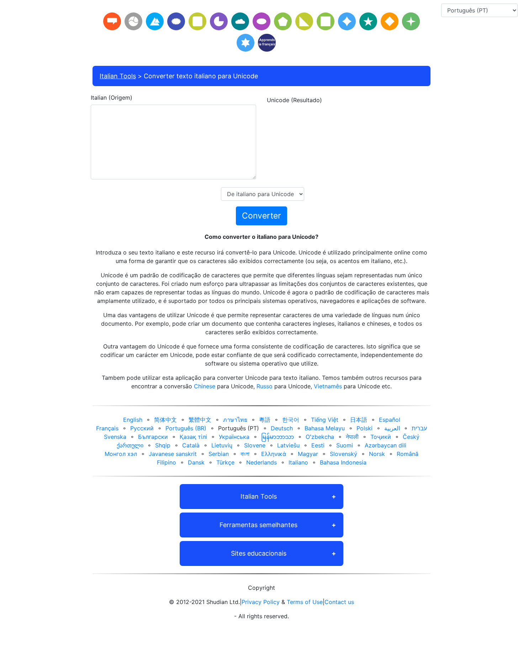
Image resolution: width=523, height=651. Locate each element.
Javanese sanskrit (173, 453)
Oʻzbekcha (320, 436)
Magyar (308, 453)
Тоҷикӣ (380, 436)
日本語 (358, 419)
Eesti (317, 445)
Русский (142, 428)
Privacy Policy (261, 601)
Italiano (298, 462)
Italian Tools (118, 76)
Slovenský (343, 453)
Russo (265, 386)
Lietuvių (221, 445)
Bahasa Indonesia (343, 462)
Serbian (218, 453)
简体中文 (165, 419)
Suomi (344, 445)
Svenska (115, 436)
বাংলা (245, 453)
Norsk (377, 453)
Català (191, 445)
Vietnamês (328, 386)
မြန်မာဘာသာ (277, 436)
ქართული (130, 445)
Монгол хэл (121, 453)
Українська (234, 436)
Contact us (339, 601)
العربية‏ (392, 428)
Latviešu (288, 445)
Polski (364, 428)
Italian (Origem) (111, 97)
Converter (261, 216)
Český (411, 436)
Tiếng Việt (324, 419)
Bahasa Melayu (325, 428)
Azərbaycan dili (385, 445)
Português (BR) (185, 428)
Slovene (254, 445)
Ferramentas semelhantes (258, 525)
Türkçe (225, 462)
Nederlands (261, 462)
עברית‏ (419, 428)
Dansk (196, 462)
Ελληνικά (273, 453)
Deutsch (282, 428)
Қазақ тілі (193, 436)
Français (107, 428)
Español (389, 419)
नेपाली (352, 436)
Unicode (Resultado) (294, 100)
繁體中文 (200, 419)
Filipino (166, 462)
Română (407, 453)
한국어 (290, 419)
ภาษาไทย (235, 419)
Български (153, 436)
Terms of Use (305, 601)
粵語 (264, 419)
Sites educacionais (258, 553)
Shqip (162, 445)
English (132, 419)
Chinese (204, 386)
